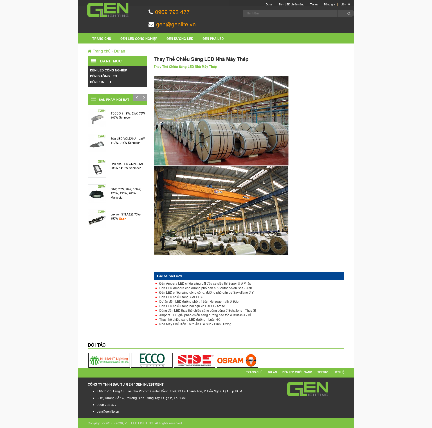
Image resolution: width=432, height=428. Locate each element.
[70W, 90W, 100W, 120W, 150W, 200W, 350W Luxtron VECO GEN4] (97, 193)
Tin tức (314, 4)
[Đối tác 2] (152, 360)
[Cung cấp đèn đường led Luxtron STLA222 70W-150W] (97, 218)
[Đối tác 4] (237, 360)
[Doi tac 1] (109, 360)
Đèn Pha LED (213, 38)
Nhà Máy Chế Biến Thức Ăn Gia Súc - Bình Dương (195, 324)
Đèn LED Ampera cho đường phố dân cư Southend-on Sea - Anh (205, 288)
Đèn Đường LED (179, 38)
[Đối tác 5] (194, 360)
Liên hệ (345, 4)
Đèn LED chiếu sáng (291, 4)
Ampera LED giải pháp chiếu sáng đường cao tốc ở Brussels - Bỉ (205, 315)
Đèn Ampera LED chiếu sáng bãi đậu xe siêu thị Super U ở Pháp (205, 283)
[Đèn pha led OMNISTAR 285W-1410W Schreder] (97, 167)
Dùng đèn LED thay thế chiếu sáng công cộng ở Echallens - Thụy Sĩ (207, 310)
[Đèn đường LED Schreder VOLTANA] (97, 142)
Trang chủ (101, 38)
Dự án (269, 4)
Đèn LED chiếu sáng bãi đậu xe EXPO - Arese (192, 306)
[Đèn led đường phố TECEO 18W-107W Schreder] (97, 117)
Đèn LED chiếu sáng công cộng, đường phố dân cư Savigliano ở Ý (206, 292)
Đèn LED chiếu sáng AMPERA (180, 297)
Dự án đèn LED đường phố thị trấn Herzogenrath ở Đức (198, 301)
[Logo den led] (307, 389)
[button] (136, 97)
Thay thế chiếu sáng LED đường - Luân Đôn (190, 319)
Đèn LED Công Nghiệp (138, 38)
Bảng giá (329, 4)
